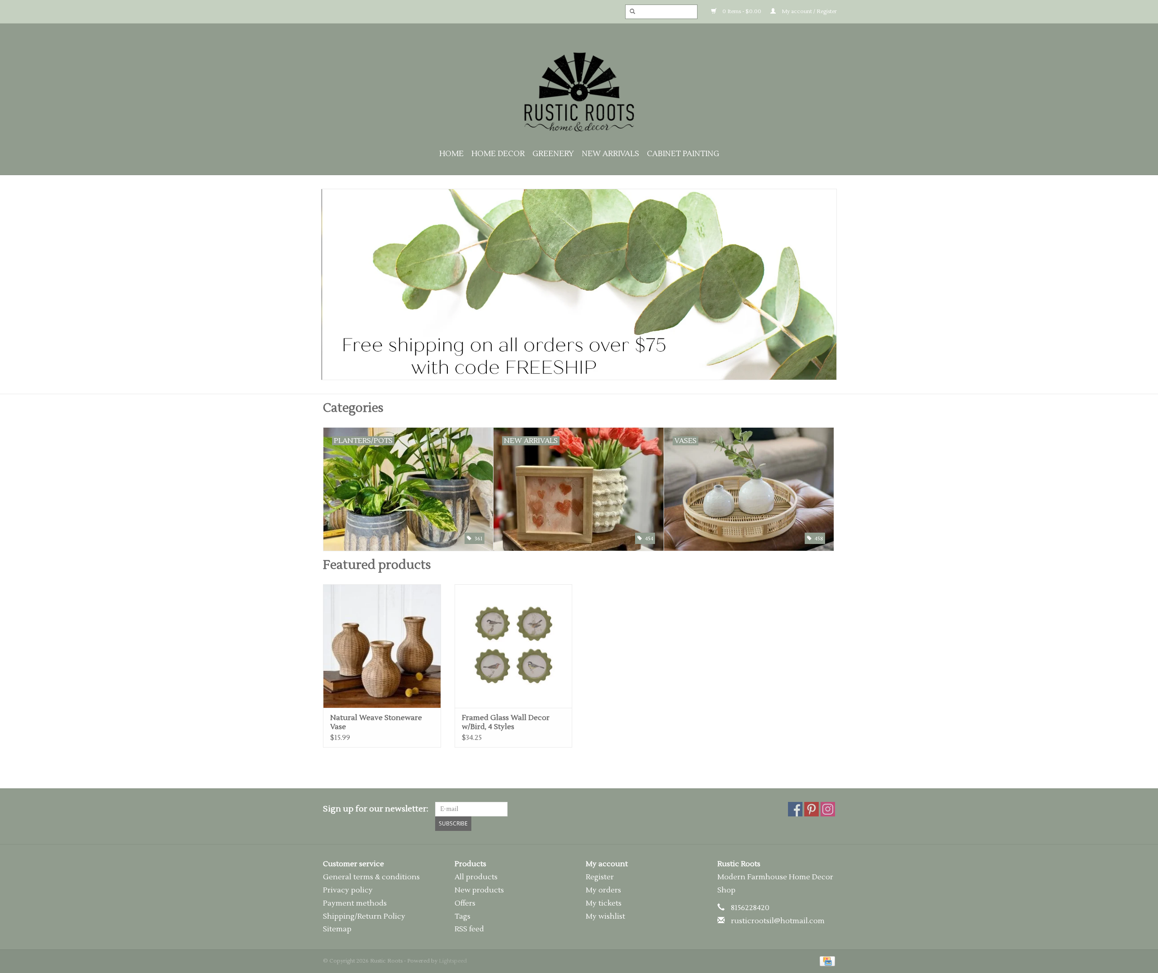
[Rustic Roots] (579, 92)
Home (451, 154)
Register (600, 877)
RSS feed (469, 929)
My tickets (604, 903)
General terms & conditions (371, 877)
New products (479, 890)
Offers (465, 903)
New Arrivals (610, 154)
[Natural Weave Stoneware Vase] (382, 646)
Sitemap (337, 929)
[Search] (629, 12)
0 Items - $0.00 (741, 11)
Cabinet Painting (683, 154)
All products (476, 877)
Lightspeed (453, 961)
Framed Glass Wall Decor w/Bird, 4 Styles (506, 722)
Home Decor (498, 154)
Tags (462, 916)
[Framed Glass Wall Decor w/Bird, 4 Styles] (514, 646)
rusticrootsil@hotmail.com (778, 920)
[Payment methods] (825, 961)
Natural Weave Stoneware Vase (376, 722)
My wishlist (605, 916)
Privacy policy (348, 890)
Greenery (553, 154)
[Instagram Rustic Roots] (828, 809)
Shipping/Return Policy (364, 916)
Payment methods (355, 903)
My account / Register (808, 11)
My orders (603, 890)
